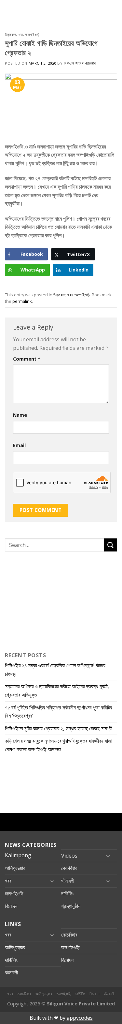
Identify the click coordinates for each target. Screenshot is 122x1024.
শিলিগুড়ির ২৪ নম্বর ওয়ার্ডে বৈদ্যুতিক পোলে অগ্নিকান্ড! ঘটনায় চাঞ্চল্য (55, 669)
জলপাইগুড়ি (32, 34)
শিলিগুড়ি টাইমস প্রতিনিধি (80, 63)
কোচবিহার (69, 868)
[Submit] (110, 544)
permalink (22, 301)
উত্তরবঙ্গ (10, 34)
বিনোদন (11, 905)
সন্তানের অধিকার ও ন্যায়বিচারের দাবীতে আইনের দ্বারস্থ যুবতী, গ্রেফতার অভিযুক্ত (57, 690)
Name (20, 415)
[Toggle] (108, 856)
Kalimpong (18, 855)
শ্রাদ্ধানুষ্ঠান (70, 905)
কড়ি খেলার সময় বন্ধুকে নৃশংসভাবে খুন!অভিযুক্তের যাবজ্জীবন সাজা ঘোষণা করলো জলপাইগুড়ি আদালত (58, 745)
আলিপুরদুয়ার (15, 868)
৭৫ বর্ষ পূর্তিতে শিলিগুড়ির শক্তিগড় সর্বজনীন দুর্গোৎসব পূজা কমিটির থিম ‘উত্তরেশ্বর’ (58, 712)
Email (19, 445)
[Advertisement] (45, 600)
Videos (69, 855)
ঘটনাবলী (67, 880)
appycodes (80, 1017)
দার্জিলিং (67, 893)
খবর (21, 34)
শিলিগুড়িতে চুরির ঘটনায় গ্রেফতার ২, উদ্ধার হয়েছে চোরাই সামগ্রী (58, 728)
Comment (26, 359)
